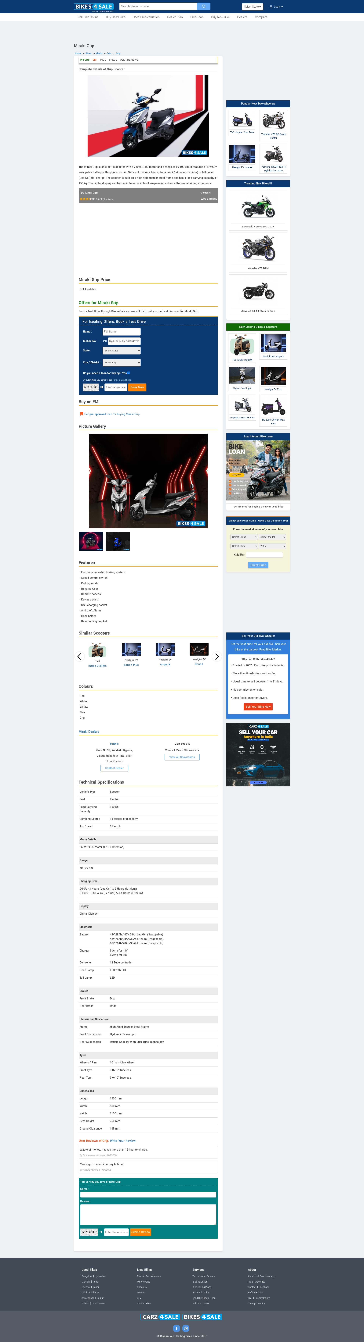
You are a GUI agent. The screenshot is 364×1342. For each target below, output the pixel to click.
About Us (252, 1276)
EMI (95, 60)
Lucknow (94, 1292)
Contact (252, 1287)
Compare (261, 17)
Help (250, 1281)
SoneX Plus (131, 665)
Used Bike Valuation (146, 17)
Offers (85, 60)
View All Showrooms (182, 757)
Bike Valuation (200, 1281)
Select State (251, 7)
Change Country (256, 1303)
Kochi (96, 1287)
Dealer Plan (175, 17)
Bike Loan (197, 17)
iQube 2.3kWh (97, 666)
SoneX (199, 664)
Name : (87, 332)
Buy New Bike (220, 17)
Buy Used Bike (115, 17)
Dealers (242, 17)
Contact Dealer (114, 768)
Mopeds (141, 1292)
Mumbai (86, 1281)
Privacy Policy (262, 1298)
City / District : (92, 363)
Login (277, 7)
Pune (95, 1281)
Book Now (137, 387)
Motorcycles (143, 1281)
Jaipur (100, 1298)
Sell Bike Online (88, 17)
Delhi (84, 1292)
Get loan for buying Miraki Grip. (112, 414)
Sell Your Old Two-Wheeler (258, 636)
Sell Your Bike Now (258, 707)
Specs (113, 60)
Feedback (264, 1287)
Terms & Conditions (122, 380)
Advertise (260, 1281)
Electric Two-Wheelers (149, 1276)
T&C (250, 1298)
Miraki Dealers (89, 731)
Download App (267, 1276)
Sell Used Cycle (200, 1303)
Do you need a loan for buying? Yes (105, 373)
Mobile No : (90, 341)
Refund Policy (255, 1292)
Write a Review (209, 199)
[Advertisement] (182, 31)
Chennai (86, 1287)
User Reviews (129, 60)
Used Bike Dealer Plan (204, 1298)
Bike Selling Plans (201, 1287)
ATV (139, 1298)
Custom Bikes (144, 1303)
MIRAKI (114, 744)
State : (87, 351)
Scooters (142, 1287)
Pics (103, 60)
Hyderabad (100, 1276)
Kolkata (85, 1303)
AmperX (165, 665)
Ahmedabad (88, 1298)
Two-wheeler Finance (203, 1276)
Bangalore (87, 1276)
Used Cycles (98, 1303)
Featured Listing (200, 1292)
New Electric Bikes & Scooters (258, 327)
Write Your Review (123, 1141)
